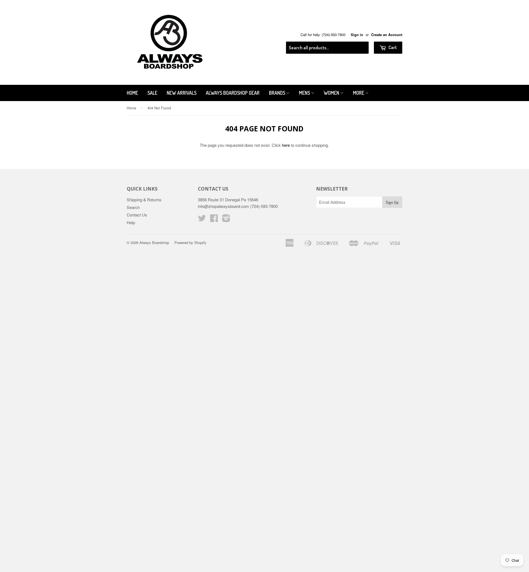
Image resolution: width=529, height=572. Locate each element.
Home (132, 93)
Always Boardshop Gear (233, 93)
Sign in (357, 34)
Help (131, 222)
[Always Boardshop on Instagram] (226, 220)
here (286, 145)
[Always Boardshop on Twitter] (202, 220)
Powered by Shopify (190, 242)
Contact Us (137, 215)
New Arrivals (181, 93)
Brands (277, 93)
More (359, 93)
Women (332, 93)
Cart (392, 47)
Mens (305, 93)
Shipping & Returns (144, 199)
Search (133, 207)
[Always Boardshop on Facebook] (214, 220)
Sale (152, 93)
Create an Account (386, 34)
